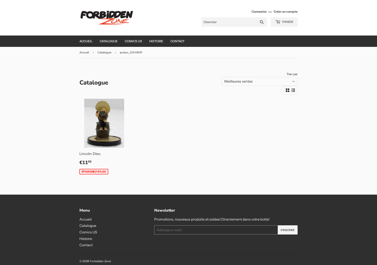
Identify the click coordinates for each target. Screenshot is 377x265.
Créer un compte (286, 11)
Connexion (259, 11)
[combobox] (234, 22)
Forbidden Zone (100, 261)
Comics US (133, 41)
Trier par (292, 74)
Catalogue (109, 41)
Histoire (156, 41)
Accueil (86, 41)
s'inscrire (288, 230)
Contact (177, 41)
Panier (287, 22)
